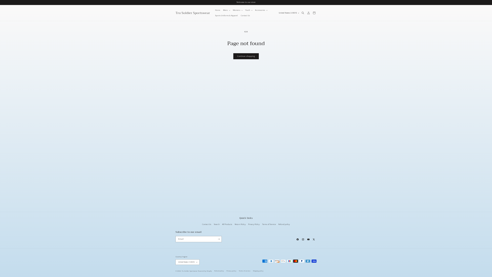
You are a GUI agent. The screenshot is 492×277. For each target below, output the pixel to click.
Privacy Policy (254, 224)
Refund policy (284, 224)
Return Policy (240, 224)
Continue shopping (246, 56)
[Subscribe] (219, 239)
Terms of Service (269, 224)
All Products (227, 224)
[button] (226, 10)
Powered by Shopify (205, 271)
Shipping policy (258, 271)
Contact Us (206, 224)
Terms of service (244, 271)
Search (217, 224)
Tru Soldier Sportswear (190, 271)
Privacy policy (231, 271)
